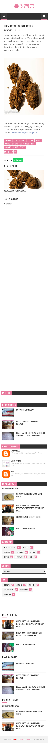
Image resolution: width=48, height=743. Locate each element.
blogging (22, 140)
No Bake (15, 147)
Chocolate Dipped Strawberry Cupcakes (27, 422)
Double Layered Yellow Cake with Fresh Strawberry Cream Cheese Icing (30, 434)
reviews (22, 147)
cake (31, 557)
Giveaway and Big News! (10, 488)
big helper (8, 140)
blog (15, 140)
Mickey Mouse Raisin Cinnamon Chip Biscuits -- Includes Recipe (29, 634)
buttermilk (24, 590)
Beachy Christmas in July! (25, 528)
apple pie (31, 585)
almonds (19, 585)
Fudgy (33, 144)
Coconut (38, 140)
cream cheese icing (10, 548)
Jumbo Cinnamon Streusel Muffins (28, 517)
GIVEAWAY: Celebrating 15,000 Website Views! (29, 495)
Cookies (7, 144)
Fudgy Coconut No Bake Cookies (15, 191)
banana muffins (8, 590)
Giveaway (8, 147)
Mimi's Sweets (24, 6)
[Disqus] (24, 282)
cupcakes (33, 552)
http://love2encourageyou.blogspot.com (24, 133)
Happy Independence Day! (25, 409)
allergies (6, 585)
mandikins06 (15, 451)
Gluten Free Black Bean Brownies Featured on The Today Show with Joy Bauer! (30, 508)
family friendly (24, 144)
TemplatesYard (25, 739)
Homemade (20, 552)
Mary (12, 471)
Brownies (7, 552)
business (30, 140)
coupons (15, 144)
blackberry (7, 594)
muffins (6, 557)
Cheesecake (19, 557)
